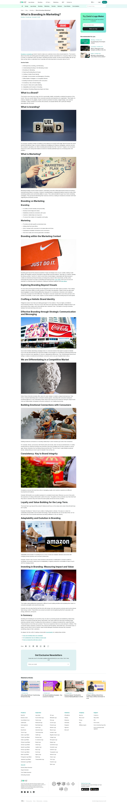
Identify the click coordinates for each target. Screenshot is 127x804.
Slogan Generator (25, 769)
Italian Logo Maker (25, 754)
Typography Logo (54, 752)
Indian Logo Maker (25, 739)
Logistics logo (38, 747)
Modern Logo (53, 727)
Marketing (47, 6)
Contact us (96, 715)
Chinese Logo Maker (25, 742)
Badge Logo (52, 742)
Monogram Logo (53, 739)
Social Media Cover (25, 720)
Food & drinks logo (39, 717)
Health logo (37, 734)
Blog (27, 10)
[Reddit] (37, 646)
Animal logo (37, 744)
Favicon (22, 727)
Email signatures (24, 725)
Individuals (67, 722)
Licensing (45, 801)
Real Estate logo (39, 725)
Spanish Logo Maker (25, 747)
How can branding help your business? (33, 635)
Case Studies (67, 6)
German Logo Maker (25, 744)
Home (22, 10)
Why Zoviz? (81, 717)
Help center (96, 717)
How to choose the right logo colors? (32, 639)
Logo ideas (37, 715)
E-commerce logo (39, 739)
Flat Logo (52, 720)
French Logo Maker (25, 752)
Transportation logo (39, 759)
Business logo (38, 737)
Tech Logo (52, 759)
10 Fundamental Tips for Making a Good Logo (34, 637)
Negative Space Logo (55, 734)
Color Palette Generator (26, 772)
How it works (96, 722)
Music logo (37, 749)
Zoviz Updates (75, 6)
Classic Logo (53, 756)
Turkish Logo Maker (25, 737)
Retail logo (37, 756)
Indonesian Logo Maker (26, 761)
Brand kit (23, 715)
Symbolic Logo (53, 749)
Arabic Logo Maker (25, 734)
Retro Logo (52, 764)
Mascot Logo (53, 729)
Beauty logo (38, 742)
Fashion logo (38, 720)
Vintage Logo (53, 737)
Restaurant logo (38, 722)
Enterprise (67, 720)
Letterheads (23, 722)
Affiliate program (82, 725)
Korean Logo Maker (25, 749)
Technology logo (39, 732)
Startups (66, 717)
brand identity (49, 632)
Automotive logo (39, 729)
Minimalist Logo (53, 717)
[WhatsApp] (40, 646)
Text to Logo (24, 732)
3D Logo (52, 715)
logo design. (64, 281)
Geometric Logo (53, 747)
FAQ (94, 720)
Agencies (67, 727)
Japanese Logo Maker (26, 759)
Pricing (80, 720)
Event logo (37, 752)
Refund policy (39, 801)
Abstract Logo (53, 754)
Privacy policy (29, 801)
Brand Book (23, 729)
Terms (34, 801)
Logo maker (58, 279)
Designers (67, 725)
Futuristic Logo (53, 761)
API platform (67, 715)
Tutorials (53, 6)
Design (26, 6)
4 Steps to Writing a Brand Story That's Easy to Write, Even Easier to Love (95, 696)
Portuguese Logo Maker (26, 756)
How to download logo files (100, 725)
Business (60, 6)
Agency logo (38, 754)
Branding (40, 6)
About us (81, 715)
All (22, 6)
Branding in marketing (26, 54)
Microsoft (67, 729)
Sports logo (38, 727)
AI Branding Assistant (25, 774)
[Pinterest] (44, 646)
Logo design (33, 6)
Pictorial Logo (53, 725)
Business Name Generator (26, 767)
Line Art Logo (53, 722)
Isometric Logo (53, 732)
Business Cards (24, 717)
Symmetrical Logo (54, 744)
